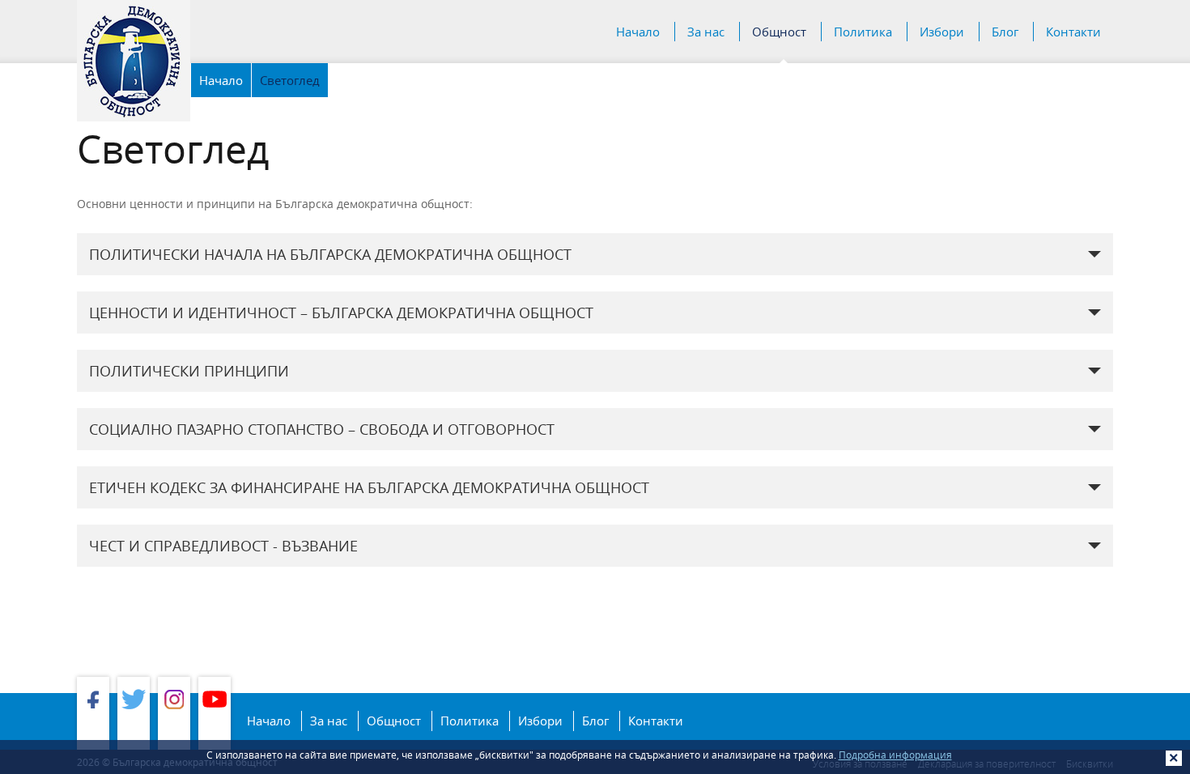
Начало (638, 31)
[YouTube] (214, 713)
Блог (1005, 31)
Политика (863, 31)
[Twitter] (133, 713)
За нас (706, 31)
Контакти (1073, 31)
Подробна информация (895, 754)
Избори (942, 31)
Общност (779, 31)
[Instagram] (174, 713)
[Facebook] (93, 713)
